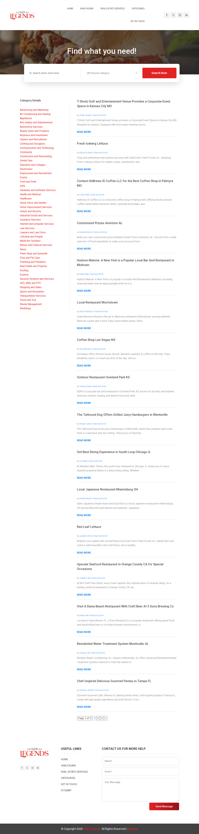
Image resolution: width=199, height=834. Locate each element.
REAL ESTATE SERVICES (113, 8)
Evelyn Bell (84, 274)
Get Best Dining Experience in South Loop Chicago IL (114, 452)
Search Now (159, 73)
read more (84, 131)
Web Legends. (92, 828)
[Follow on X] (173, 15)
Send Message (164, 806)
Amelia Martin (86, 498)
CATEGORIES (138, 8)
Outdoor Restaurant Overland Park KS (103, 377)
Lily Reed (83, 461)
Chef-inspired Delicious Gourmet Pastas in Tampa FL (114, 681)
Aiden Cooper (85, 115)
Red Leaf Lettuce (89, 527)
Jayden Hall (85, 578)
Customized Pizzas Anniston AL (100, 223)
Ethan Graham (86, 152)
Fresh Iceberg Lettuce (92, 143)
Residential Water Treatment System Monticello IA (112, 644)
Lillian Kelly (84, 195)
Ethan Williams (86, 311)
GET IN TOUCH (138, 21)
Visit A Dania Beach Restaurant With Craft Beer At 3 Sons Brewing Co (125, 606)
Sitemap (132, 828)
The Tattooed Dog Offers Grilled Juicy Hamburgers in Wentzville (122, 415)
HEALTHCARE (87, 8)
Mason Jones (85, 424)
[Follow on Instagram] (180, 15)
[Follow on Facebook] (166, 15)
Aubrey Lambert (87, 690)
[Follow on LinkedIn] (186, 15)
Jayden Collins (86, 536)
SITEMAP (66, 790)
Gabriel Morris (86, 232)
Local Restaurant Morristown (97, 302)
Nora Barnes (85, 349)
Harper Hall (85, 653)
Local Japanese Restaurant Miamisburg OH (107, 489)
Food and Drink (99, 115)
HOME (70, 8)
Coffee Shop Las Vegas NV (96, 340)
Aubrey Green (85, 386)
